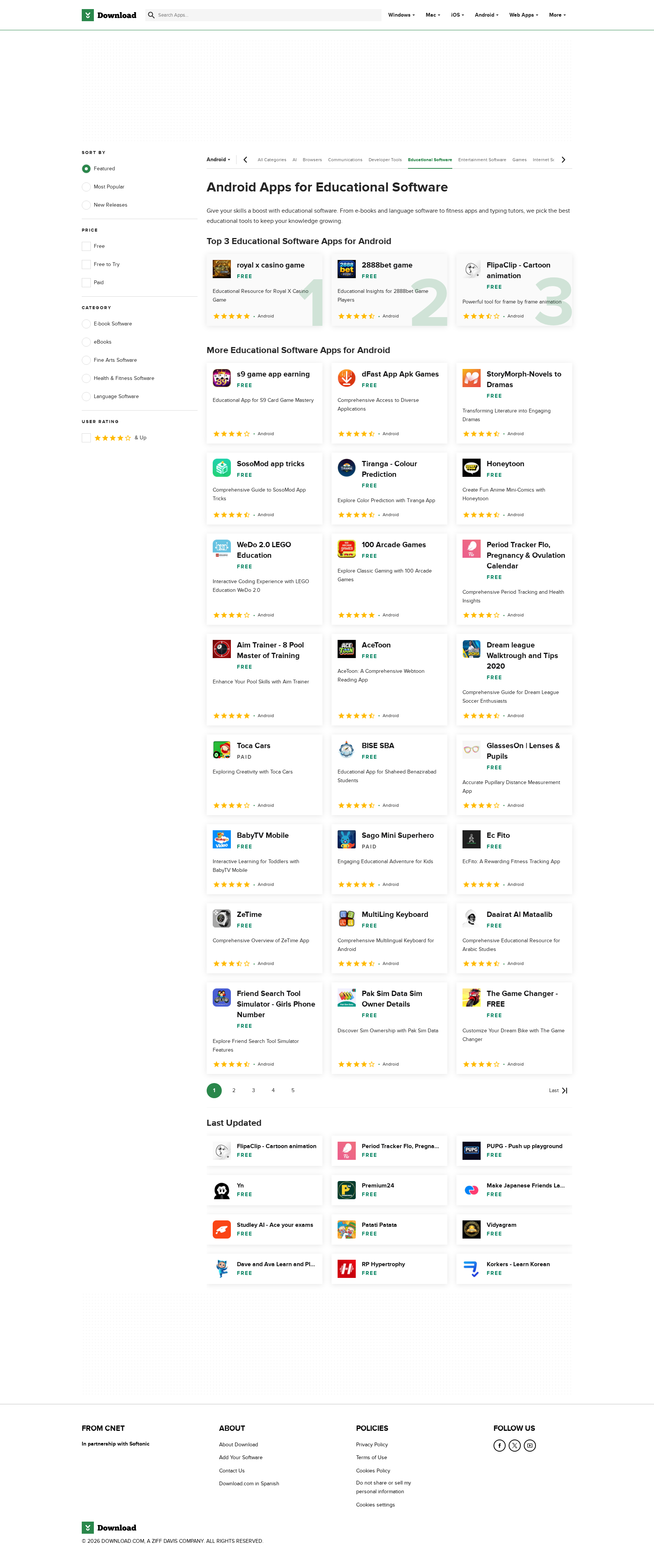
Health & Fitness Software (124, 378)
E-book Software (113, 324)
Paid (99, 282)
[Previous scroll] (246, 160)
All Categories (272, 159)
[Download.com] (109, 15)
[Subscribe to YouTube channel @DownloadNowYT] (530, 1446)
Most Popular (109, 187)
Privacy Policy (372, 1444)
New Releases (111, 205)
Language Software (116, 396)
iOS (455, 15)
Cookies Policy (373, 1471)
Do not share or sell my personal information (383, 1487)
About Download (238, 1444)
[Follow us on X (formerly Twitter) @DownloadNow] (515, 1446)
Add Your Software (241, 1458)
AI (295, 159)
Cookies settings (375, 1505)
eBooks (103, 342)
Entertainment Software (482, 159)
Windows (399, 15)
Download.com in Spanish (249, 1483)
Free (99, 246)
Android (484, 15)
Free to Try (107, 264)
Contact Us (232, 1471)
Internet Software (550, 159)
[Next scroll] (563, 160)
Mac (431, 15)
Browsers (312, 159)
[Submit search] (151, 15)
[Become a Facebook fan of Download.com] (500, 1446)
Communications (345, 159)
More (555, 15)
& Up (140, 437)
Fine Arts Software (115, 360)
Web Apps (521, 15)
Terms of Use (371, 1458)
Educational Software (430, 160)
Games (519, 159)
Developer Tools (385, 159)
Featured (104, 168)
